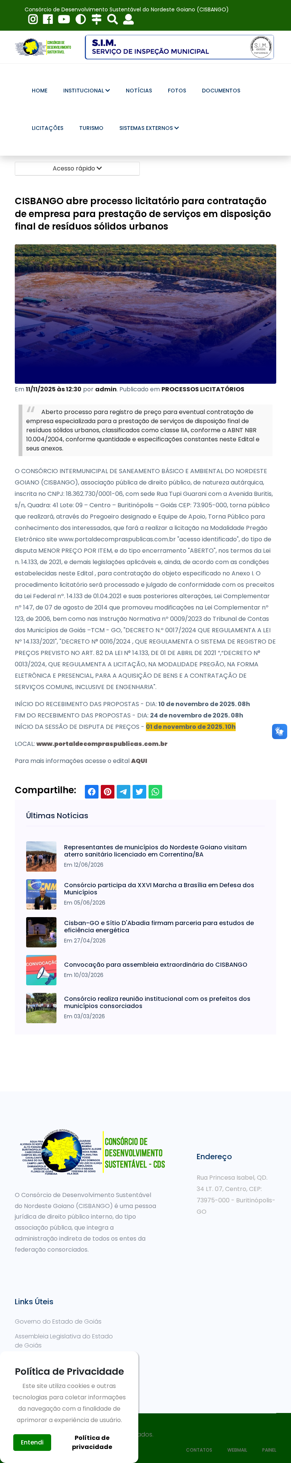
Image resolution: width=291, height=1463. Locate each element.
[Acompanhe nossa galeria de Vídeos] (62, 21)
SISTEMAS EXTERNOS (146, 128)
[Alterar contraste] (79, 21)
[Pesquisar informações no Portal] (110, 21)
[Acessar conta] (126, 21)
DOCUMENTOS (221, 90)
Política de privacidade (92, 1442)
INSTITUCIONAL (84, 90)
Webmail (237, 1450)
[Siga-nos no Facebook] (46, 21)
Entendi (32, 1442)
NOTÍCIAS (139, 90)
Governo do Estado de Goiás (58, 1321)
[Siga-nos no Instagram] (31, 21)
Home (39, 90)
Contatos (199, 1450)
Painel (269, 1450)
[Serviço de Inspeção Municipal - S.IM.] (179, 46)
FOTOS (177, 90)
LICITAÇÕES (47, 128)
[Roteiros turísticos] (95, 21)
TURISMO (91, 128)
